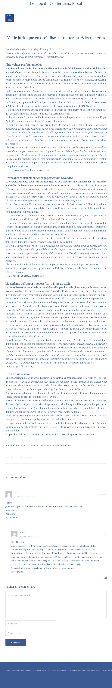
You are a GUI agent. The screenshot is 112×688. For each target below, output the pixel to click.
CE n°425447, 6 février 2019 (19, 366)
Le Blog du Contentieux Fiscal (56, 3)
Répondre (103, 495)
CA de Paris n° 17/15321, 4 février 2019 (24, 275)
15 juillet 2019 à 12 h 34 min (29, 536)
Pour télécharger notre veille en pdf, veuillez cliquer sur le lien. (38, 445)
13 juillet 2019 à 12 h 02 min (24, 497)
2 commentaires (26, 457)
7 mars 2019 (9, 457)
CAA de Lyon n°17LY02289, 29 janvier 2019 (27, 169)
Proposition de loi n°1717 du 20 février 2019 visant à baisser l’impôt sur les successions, (50, 434)
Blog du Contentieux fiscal (35, 670)
